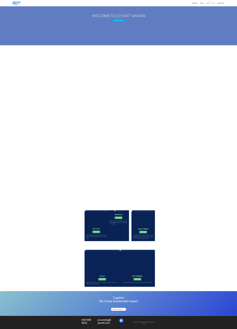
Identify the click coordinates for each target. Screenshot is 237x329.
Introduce (194, 3)
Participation (220, 3)
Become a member (118, 20)
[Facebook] (121, 320)
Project (202, 3)
